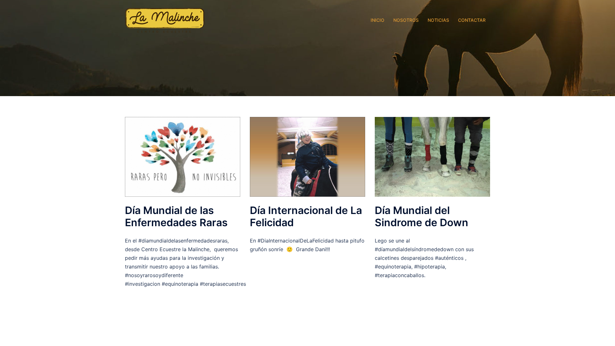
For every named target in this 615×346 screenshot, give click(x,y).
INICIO (377, 20)
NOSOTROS (406, 20)
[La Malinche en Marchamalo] (165, 20)
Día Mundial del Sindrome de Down (421, 216)
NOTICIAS (438, 20)
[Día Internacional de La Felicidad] (307, 156)
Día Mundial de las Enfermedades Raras (176, 216)
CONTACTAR (472, 20)
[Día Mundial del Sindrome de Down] (432, 156)
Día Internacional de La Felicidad (306, 216)
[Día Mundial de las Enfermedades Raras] (182, 156)
